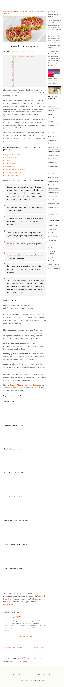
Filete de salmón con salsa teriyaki (14, 568)
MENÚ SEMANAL (53, 225)
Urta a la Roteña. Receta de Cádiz (14, 497)
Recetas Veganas (53, 207)
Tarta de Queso (52, 229)
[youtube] (53, 6)
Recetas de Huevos (53, 155)
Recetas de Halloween (54, 151)
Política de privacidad (44, 675)
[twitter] (46, 6)
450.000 (57, 70)
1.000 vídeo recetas (18, 627)
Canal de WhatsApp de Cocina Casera (24, 385)
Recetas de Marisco (53, 158)
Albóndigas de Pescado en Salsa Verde (16, 520)
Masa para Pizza (52, 236)
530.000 (51, 73)
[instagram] (50, 6)
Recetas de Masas (53, 162)
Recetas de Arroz (52, 125)
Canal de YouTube (19, 661)
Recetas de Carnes (53, 136)
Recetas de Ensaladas (54, 144)
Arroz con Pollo (52, 240)
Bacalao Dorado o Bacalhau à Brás (14, 473)
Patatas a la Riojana (53, 264)
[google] (56, 6)
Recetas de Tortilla (53, 196)
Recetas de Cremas (53, 140)
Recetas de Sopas (53, 188)
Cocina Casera (20, 617)
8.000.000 (50, 70)
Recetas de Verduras (53, 199)
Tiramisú (50, 257)
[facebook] (43, 6)
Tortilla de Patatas (53, 232)
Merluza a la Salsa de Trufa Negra (14, 425)
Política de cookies (28, 675)
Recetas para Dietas (53, 203)
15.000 (51, 76)
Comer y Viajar (52, 106)
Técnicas (50, 211)
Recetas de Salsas (53, 185)
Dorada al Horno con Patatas (12, 449)
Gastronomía (51, 114)
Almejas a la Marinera (54, 268)
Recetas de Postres (53, 177)
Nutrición (50, 121)
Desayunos (51, 110)
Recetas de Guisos (53, 147)
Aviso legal (16, 675)
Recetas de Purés (53, 181)
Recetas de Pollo (52, 173)
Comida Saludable (53, 103)
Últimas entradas (15, 612)
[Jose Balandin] (7, 622)
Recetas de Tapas (53, 192)
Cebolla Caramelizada (54, 247)
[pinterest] (60, 6)
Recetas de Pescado (24, 637)
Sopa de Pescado (53, 244)
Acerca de (6, 612)
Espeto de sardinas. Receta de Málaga (15, 544)
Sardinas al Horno (9, 401)
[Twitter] (44, 616)
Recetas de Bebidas (53, 129)
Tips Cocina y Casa (53, 214)
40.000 (57, 73)
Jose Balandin (17, 616)
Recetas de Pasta (53, 166)
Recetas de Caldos (53, 132)
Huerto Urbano (52, 118)
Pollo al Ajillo (51, 261)
